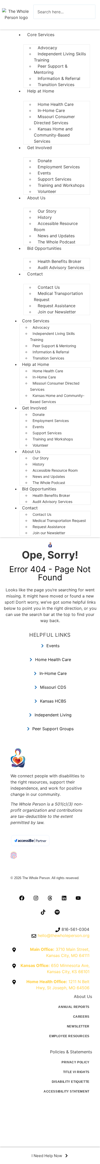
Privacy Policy (75, 1062)
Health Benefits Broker (52, 495)
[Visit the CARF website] (50, 867)
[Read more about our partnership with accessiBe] (50, 841)
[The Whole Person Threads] (50, 898)
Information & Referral (51, 352)
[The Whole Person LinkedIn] (64, 898)
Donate (39, 414)
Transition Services (56, 84)
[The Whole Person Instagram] (36, 898)
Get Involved (39, 147)
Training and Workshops (61, 185)
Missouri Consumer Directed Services (54, 119)
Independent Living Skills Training (60, 57)
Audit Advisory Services (61, 267)
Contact (35, 273)
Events (38, 427)
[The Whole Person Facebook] (22, 898)
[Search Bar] (41, 24)
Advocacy (41, 327)
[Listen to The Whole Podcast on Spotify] (57, 912)
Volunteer (47, 191)
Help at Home (40, 91)
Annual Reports (73, 1007)
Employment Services (59, 166)
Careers (81, 1016)
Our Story (41, 458)
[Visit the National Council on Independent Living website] (50, 855)
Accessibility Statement (66, 1091)
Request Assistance (49, 526)
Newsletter (78, 1026)
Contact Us (42, 514)
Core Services (40, 34)
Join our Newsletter (57, 311)
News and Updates (49, 476)
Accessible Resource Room (56, 226)
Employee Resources (69, 1036)
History (38, 464)
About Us (36, 197)
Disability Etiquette (70, 1082)
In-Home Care (44, 377)
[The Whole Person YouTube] (78, 898)
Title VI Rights (76, 1072)
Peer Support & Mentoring (50, 69)
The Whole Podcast (56, 241)
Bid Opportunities (44, 248)
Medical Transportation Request (58, 296)
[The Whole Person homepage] (50, 758)
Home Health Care (48, 371)
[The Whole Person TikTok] (43, 912)
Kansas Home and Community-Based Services (53, 135)
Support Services (47, 433)
